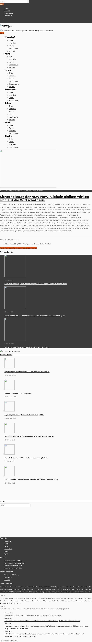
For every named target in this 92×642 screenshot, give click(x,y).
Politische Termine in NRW (12, 561)
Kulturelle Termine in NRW (13, 565)
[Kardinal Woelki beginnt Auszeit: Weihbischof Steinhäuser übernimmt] (9, 475)
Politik (7, 53)
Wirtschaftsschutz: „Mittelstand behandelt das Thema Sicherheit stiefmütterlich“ (35, 284)
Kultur (7, 103)
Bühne (11, 114)
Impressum (8, 16)
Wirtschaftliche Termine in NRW (14, 563)
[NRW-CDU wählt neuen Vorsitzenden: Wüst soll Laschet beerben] (9, 432)
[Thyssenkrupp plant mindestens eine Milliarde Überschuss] (9, 368)
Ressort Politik (37, 190)
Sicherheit (21, 248)
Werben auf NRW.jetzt (11, 575)
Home (6, 8)
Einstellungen (4, 603)
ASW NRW (3, 248)
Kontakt (7, 11)
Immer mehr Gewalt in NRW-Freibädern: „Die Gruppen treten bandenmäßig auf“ (35, 315)
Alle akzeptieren (14, 603)
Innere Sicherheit (12, 248)
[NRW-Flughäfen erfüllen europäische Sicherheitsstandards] (15, 340)
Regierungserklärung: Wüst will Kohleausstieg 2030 (24, 415)
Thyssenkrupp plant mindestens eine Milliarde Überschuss (26, 372)
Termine (12, 51)
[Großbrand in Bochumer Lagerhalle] (9, 389)
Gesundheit (10, 89)
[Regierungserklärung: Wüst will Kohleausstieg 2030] (9, 411)
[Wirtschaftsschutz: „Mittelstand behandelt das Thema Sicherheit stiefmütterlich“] (15, 277)
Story (11, 40)
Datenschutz (8, 13)
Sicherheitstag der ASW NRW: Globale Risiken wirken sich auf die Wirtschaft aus (44, 198)
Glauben (8, 136)
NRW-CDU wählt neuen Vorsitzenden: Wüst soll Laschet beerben (29, 436)
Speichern (3, 641)
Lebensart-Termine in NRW (13, 568)
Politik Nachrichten (26, 190)
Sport (7, 122)
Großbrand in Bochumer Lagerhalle (18, 393)
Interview (12, 43)
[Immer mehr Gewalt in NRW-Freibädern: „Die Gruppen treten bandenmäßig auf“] (15, 308)
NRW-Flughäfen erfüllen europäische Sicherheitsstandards (26, 347)
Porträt (11, 46)
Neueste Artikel (6, 355)
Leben (7, 70)
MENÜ (2, 4)
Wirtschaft (10, 37)
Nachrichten (13, 48)
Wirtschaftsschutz (31, 248)
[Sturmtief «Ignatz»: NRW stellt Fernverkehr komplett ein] (9, 454)
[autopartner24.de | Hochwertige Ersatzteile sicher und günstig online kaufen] (26, 31)
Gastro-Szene (14, 84)
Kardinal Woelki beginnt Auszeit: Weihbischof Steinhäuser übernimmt (31, 479)
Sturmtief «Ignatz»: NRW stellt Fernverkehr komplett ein (26, 458)
